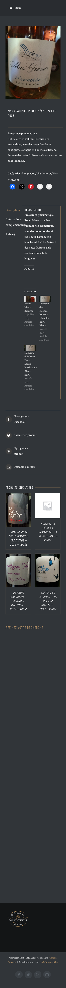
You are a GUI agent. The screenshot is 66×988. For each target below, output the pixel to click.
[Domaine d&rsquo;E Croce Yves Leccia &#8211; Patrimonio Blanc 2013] (30, 348)
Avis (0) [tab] (10, 234)
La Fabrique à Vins (49, 962)
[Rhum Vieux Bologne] (30, 299)
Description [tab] (13, 210)
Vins (55, 174)
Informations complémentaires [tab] (13, 222)
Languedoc (28, 174)
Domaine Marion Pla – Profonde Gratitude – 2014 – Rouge (18, 601)
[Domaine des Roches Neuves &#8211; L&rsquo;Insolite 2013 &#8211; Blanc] (45, 299)
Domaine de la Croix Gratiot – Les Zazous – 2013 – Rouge (18, 538)
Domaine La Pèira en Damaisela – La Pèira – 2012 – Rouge (47, 532)
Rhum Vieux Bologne (28, 307)
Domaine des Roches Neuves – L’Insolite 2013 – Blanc (44, 314)
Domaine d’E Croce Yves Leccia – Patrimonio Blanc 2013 (30, 364)
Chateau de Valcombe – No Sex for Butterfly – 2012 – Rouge (47, 601)
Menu (17, 8)
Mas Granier (43, 174)
